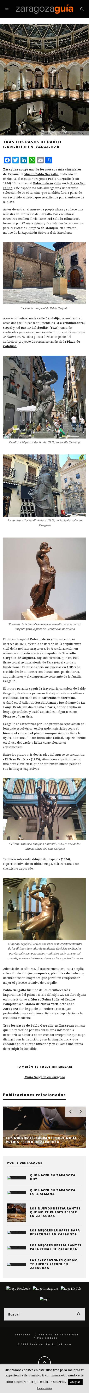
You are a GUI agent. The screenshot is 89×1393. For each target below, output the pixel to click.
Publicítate (47, 1337)
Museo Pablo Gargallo (41, 174)
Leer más (44, 1388)
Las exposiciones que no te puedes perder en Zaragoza (54, 1264)
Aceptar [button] (75, 1382)
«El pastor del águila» (32, 328)
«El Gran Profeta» (16, 759)
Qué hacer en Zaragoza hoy (52, 1177)
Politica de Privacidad (58, 1334)
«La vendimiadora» (70, 323)
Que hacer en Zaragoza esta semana (52, 1192)
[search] (78, 1314)
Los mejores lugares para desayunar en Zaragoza (55, 1232)
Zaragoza (10, 169)
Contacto (23, 1334)
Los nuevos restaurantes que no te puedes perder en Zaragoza (55, 1212)
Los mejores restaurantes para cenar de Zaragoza (56, 1247)
